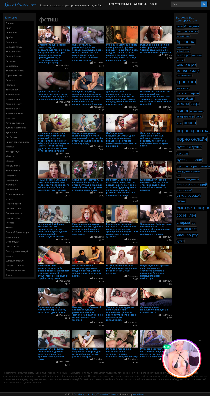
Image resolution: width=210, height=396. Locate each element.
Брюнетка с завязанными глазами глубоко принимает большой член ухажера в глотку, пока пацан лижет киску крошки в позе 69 (155, 97)
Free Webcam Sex (120, 3)
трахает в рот (187, 229)
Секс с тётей (12, 246)
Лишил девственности (17, 142)
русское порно (189, 160)
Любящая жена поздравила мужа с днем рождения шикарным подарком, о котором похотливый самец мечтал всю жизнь (121, 139)
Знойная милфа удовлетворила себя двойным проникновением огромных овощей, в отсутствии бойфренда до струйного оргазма (53, 272)
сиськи (181, 201)
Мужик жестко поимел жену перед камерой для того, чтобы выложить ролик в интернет (86, 353)
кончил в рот (186, 65)
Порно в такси (13, 203)
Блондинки (11, 42)
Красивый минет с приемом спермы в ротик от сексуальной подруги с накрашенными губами (53, 95)
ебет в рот (184, 55)
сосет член (186, 215)
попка (179, 123)
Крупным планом (15, 123)
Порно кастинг (13, 208)
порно (190, 122)
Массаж (10, 146)
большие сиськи (187, 31)
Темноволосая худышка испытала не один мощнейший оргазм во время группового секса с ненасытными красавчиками (121, 313)
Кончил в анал (13, 99)
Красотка (10, 118)
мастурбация (185, 98)
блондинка (191, 26)
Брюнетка (11, 61)
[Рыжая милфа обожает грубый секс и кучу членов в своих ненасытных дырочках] (122, 255)
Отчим (9, 199)
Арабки (9, 37)
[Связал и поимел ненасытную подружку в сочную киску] (156, 297)
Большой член (13, 56)
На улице (11, 184)
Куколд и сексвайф (16, 127)
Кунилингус (12, 132)
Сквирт (9, 256)
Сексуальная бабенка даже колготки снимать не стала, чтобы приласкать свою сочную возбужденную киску (156, 229)
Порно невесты (14, 213)
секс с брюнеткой (192, 185)
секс (179, 175)
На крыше (11, 175)
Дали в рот (11, 80)
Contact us (140, 3)
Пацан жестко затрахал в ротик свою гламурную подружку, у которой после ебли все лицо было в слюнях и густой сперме (53, 185)
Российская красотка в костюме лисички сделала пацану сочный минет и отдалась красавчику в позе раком (87, 229)
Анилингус (11, 32)
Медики (10, 161)
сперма (183, 222)
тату (193, 223)
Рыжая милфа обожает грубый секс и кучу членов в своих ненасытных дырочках (121, 269)
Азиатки (10, 23)
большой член (183, 36)
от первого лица (185, 116)
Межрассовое (13, 170)
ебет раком (197, 56)
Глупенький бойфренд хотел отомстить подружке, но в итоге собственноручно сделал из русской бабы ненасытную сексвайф (52, 230)
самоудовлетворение (188, 171)
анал (180, 26)
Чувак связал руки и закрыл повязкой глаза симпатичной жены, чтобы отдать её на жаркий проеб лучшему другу (88, 138)
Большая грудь (14, 47)
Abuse (153, 3)
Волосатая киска (15, 70)
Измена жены (13, 94)
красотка (186, 81)
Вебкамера (12, 66)
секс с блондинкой (188, 179)
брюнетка (186, 41)
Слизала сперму (14, 260)
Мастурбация (13, 151)
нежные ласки (196, 111)
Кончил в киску (13, 104)
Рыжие (9, 227)
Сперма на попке (15, 265)
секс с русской (189, 195)
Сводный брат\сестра (17, 232)
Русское (10, 222)
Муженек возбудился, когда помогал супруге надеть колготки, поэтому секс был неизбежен (155, 353)
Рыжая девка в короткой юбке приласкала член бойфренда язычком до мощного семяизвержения (155, 49)
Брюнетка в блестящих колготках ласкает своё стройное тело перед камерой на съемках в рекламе (154, 185)
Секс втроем (12, 237)
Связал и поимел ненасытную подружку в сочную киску (154, 310)
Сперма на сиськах (16, 270)
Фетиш (9, 275)
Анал (8, 28)
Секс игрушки (13, 241)
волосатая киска (183, 47)
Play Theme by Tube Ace (105, 394)
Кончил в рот (13, 108)
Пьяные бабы (13, 218)
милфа (195, 104)
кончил (180, 60)
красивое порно (184, 75)
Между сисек (13, 165)
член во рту (187, 235)
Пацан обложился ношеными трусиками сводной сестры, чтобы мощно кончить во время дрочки (86, 270)
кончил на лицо (188, 71)
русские (183, 153)
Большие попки (14, 51)
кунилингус (183, 88)
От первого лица (15, 194)
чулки (180, 241)
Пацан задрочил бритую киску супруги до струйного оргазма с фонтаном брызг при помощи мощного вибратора (154, 272)
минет (183, 110)
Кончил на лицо (14, 113)
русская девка (189, 147)
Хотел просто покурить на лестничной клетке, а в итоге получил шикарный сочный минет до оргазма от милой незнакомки (87, 185)
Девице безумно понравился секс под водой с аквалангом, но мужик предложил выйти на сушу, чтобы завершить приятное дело (121, 97)
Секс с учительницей (17, 251)
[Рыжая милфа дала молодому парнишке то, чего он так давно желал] (54, 297)
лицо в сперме (188, 93)
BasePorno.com (20, 4)
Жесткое (10, 85)
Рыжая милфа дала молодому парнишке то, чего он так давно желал (52, 310)
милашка (183, 104)
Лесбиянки (11, 137)
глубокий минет (183, 51)
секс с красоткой (184, 190)
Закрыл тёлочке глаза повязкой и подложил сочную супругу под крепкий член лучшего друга (51, 354)
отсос (199, 116)
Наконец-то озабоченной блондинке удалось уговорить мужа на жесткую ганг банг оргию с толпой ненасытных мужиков (87, 313)
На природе (12, 180)
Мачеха (10, 156)
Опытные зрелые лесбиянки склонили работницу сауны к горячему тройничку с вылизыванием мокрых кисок (154, 139)
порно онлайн (192, 139)
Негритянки (12, 189)
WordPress (139, 394)
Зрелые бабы (13, 89)
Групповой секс (14, 75)
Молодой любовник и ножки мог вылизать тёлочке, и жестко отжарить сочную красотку (122, 353)
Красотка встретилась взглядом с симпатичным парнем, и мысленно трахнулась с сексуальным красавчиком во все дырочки (122, 230)
